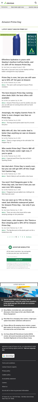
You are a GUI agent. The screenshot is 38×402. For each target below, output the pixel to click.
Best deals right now (17, 7)
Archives (28, 237)
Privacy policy (6, 371)
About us (4, 386)
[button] (2, 2)
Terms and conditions (8, 363)
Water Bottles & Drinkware (8, 34)
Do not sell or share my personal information (15, 390)
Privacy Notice (25, 264)
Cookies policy (6, 375)
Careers (4, 382)
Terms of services (24, 263)
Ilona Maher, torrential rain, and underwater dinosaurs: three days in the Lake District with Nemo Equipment (19, 312)
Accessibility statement (9, 379)
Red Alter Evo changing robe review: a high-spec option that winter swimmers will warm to (20, 319)
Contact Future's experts (9, 367)
